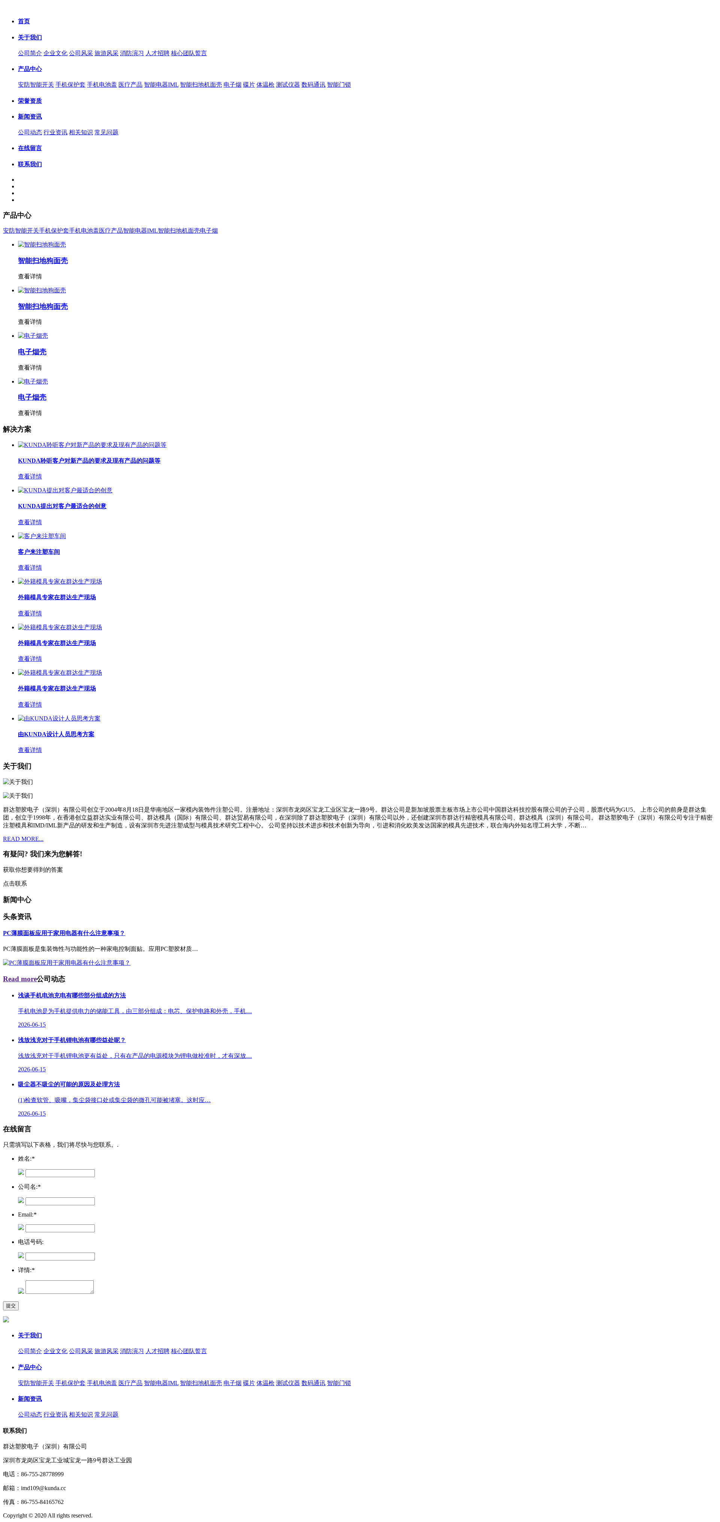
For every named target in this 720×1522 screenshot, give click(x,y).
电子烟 (233, 84)
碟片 (249, 84)
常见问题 (106, 132)
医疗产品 (130, 84)
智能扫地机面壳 (201, 84)
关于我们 (30, 37)
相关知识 (81, 132)
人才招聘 (158, 53)
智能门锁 (339, 84)
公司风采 (81, 53)
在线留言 (30, 148)
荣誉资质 (30, 101)
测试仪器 (288, 84)
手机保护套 (71, 84)
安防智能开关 (36, 84)
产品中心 (30, 69)
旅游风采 (106, 53)
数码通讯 (314, 84)
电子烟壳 (32, 352)
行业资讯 (56, 132)
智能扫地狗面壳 (43, 261)
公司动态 (30, 132)
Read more (20, 979)
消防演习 (132, 53)
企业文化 (56, 53)
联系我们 (30, 164)
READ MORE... (23, 839)
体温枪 (265, 84)
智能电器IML (161, 84)
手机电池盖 (102, 84)
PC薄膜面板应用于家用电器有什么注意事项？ (64, 933)
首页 (24, 21)
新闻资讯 (30, 116)
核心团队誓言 (189, 53)
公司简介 (30, 53)
